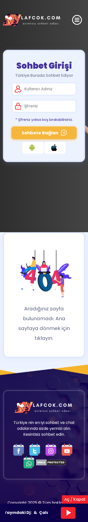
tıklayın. (44, 338)
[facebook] (19, 449)
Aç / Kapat (75, 499)
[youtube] (68, 449)
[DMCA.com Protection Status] (51, 462)
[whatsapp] (28, 462)
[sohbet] (32, 20)
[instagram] (52, 449)
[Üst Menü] (77, 20)
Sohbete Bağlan (40, 133)
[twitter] (36, 449)
